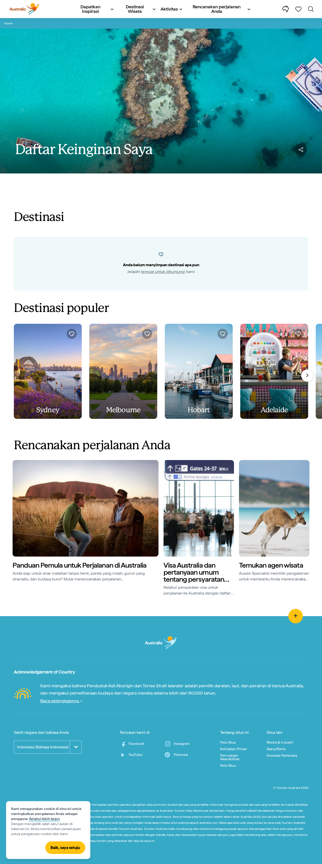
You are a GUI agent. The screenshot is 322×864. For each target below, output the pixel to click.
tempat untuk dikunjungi (163, 271)
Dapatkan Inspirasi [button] (90, 9)
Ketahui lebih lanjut (44, 819)
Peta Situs (228, 742)
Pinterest (181, 754)
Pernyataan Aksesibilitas (229, 757)
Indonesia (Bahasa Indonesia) (42, 747)
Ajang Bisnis (276, 749)
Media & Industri (280, 742)
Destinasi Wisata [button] (135, 9)
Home (8, 23)
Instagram (182, 743)
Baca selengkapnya (60, 700)
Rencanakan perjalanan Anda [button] (216, 9)
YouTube (135, 754)
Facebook (136, 743)
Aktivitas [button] (169, 9)
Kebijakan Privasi (233, 749)
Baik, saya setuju (65, 847)
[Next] (307, 376)
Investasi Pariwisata (282, 755)
